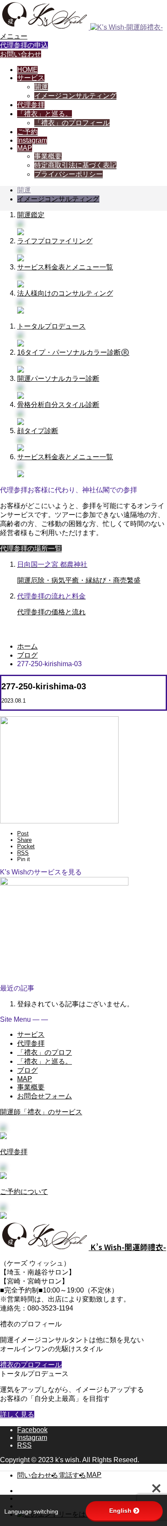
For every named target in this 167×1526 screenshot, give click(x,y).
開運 (41, 86)
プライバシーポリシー (68, 174)
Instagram (32, 140)
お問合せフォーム (44, 1096)
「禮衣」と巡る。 (44, 113)
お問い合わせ (20, 54)
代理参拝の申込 (24, 45)
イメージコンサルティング (75, 95)
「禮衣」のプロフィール (72, 122)
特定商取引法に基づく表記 (75, 165)
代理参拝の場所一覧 (31, 548)
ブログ (27, 1070)
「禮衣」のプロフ (44, 1052)
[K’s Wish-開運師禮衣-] (81, 27)
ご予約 (27, 131)
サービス (31, 77)
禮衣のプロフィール (31, 1364)
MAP (24, 148)
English (120, 1510)
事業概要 (48, 156)
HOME (27, 69)
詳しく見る (17, 1414)
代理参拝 (31, 104)
